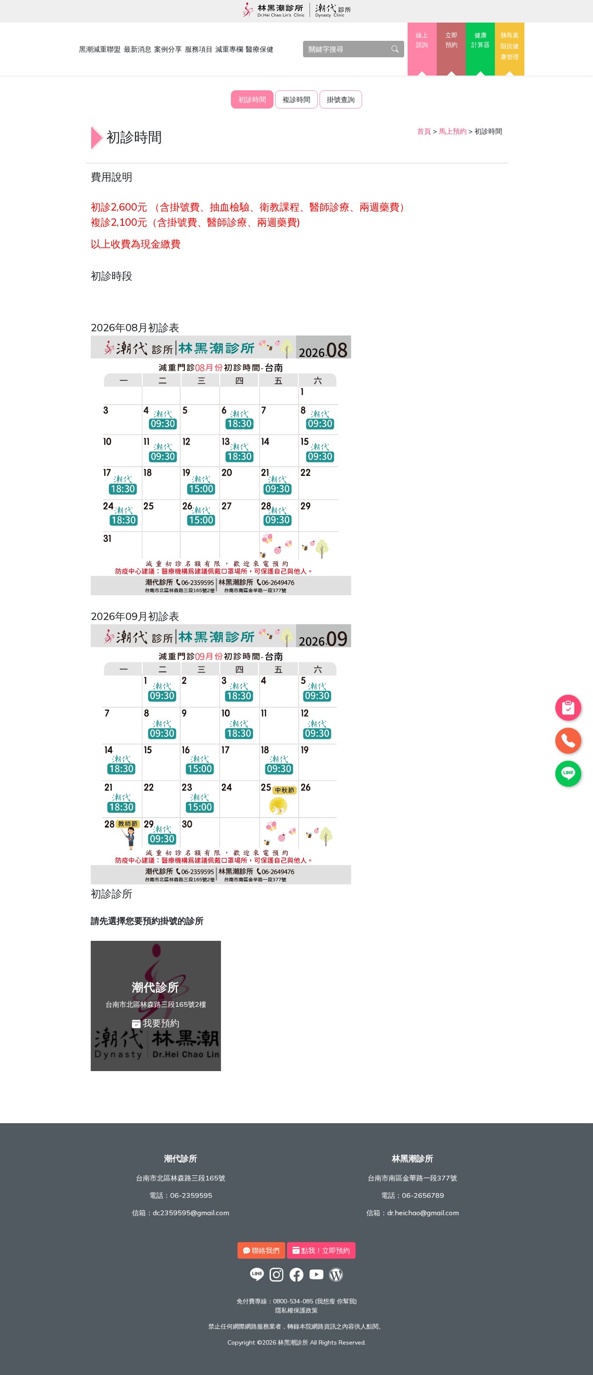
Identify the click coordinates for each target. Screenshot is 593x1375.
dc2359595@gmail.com (191, 1212)
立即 (451, 40)
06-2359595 (191, 1195)
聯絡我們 (265, 1250)
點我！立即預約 (325, 1250)
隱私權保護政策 (296, 1310)
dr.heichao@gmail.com (423, 1212)
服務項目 (199, 49)
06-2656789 (423, 1195)
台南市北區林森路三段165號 (180, 1178)
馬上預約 (453, 131)
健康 (480, 40)
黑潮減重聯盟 (100, 49)
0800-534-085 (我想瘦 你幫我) (315, 1301)
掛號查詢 (341, 99)
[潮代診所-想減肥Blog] (336, 1281)
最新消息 (138, 49)
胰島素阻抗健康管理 (510, 45)
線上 (422, 40)
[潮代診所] (257, 1281)
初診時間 (252, 99)
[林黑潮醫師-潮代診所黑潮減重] (277, 1281)
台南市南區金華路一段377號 (412, 1178)
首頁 (424, 131)
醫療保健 (259, 49)
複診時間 (296, 99)
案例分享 (168, 49)
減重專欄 (229, 49)
